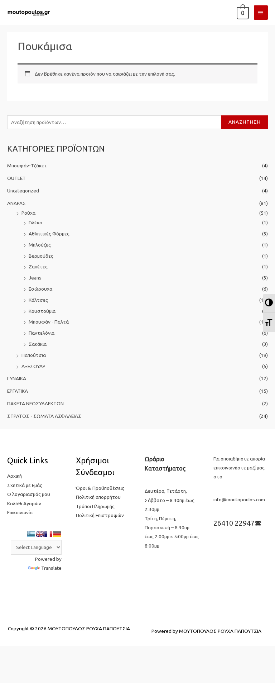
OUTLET (16, 178)
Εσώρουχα (40, 289)
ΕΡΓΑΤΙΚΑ (17, 391)
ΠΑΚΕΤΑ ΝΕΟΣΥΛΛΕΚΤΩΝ (35, 403)
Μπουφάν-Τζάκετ (27, 165)
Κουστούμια (42, 311)
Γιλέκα (35, 222)
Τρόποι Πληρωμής (95, 506)
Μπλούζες (40, 245)
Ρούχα (28, 213)
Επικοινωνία (20, 512)
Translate (51, 568)
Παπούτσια (33, 355)
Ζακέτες (38, 266)
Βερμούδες (41, 256)
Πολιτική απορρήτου (98, 497)
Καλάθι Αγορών (24, 503)
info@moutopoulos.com (239, 499)
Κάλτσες (38, 300)
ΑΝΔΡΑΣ (16, 203)
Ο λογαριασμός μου (28, 494)
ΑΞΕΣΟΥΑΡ (33, 366)
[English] (40, 534)
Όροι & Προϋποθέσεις (100, 488)
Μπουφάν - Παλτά (49, 322)
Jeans (35, 278)
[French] (48, 534)
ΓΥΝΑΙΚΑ (16, 378)
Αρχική (14, 476)
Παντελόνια (41, 333)
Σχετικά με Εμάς (24, 485)
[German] (57, 534)
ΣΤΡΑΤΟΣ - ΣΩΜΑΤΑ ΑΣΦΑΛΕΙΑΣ (44, 416)
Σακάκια (38, 344)
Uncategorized (23, 191)
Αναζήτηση (244, 122)
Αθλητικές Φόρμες (49, 234)
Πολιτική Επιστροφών (100, 515)
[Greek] (31, 534)
